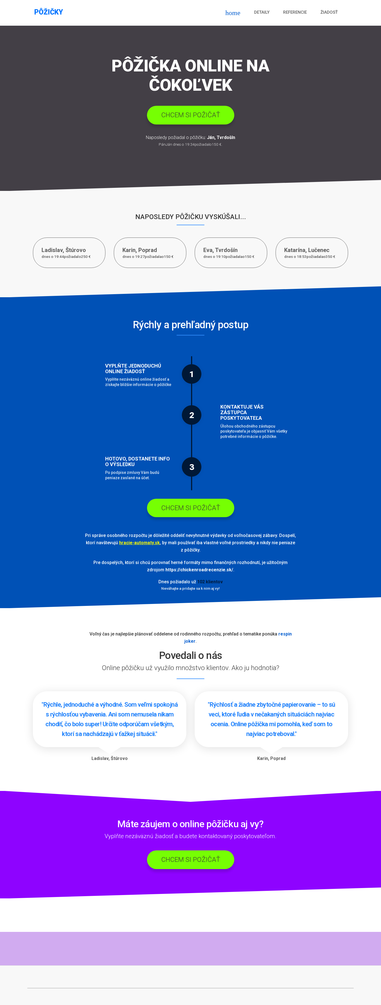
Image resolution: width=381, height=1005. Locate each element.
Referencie (295, 12)
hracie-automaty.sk (139, 542)
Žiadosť (329, 12)
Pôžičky (48, 12)
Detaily (261, 12)
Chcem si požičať (190, 115)
